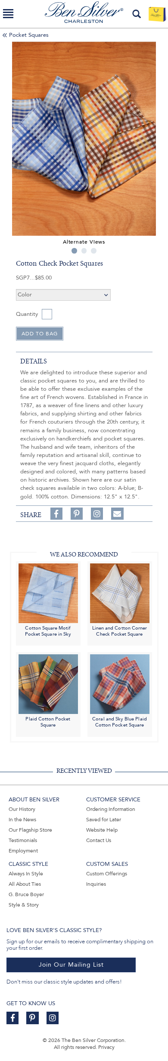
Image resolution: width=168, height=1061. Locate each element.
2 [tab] (84, 251)
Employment (23, 850)
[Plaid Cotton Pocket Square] (48, 684)
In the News (22, 819)
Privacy (106, 1047)
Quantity (27, 314)
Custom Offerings (106, 873)
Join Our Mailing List (71, 965)
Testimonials (23, 840)
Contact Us (98, 840)
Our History (22, 809)
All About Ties (25, 884)
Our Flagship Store (30, 829)
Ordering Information (110, 809)
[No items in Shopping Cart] (157, 13)
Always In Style (26, 873)
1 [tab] (74, 251)
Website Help (102, 829)
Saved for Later (103, 819)
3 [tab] (93, 251)
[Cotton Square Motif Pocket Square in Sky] (48, 592)
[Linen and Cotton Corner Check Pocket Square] (119, 592)
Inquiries (96, 884)
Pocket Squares (29, 35)
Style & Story (24, 904)
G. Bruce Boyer (26, 894)
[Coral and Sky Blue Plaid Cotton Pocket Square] (119, 684)
